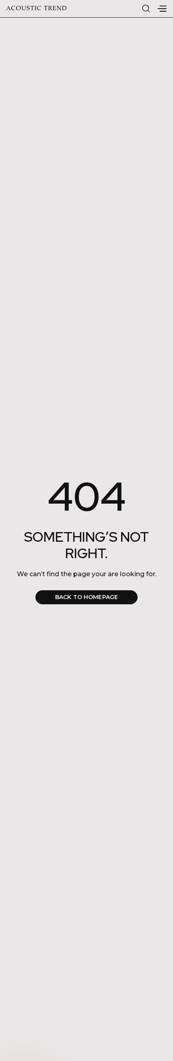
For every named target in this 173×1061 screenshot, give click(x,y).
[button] (162, 8)
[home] (36, 8)
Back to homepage (86, 597)
